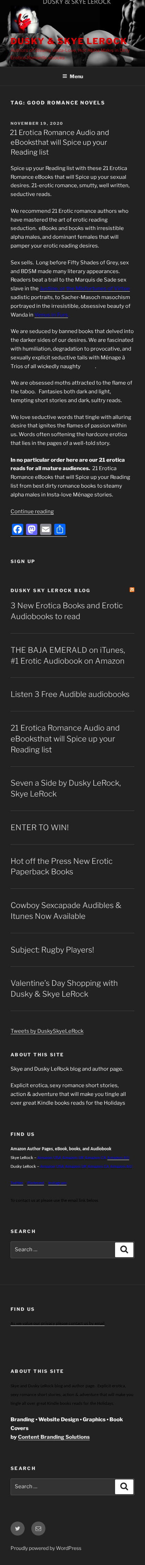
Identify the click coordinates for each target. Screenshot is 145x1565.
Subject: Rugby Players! (52, 949)
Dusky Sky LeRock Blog (51, 590)
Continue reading (32, 511)
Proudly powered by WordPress (46, 1548)
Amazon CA (95, 1158)
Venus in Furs (51, 315)
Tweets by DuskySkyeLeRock (47, 1031)
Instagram (57, 1183)
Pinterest (35, 1183)
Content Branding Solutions (54, 1437)
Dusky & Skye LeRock (69, 41)
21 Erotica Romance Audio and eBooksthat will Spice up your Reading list (59, 142)
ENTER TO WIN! (40, 827)
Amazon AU (118, 1158)
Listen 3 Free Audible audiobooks (70, 694)
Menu (76, 76)
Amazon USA (52, 1166)
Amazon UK (73, 1158)
